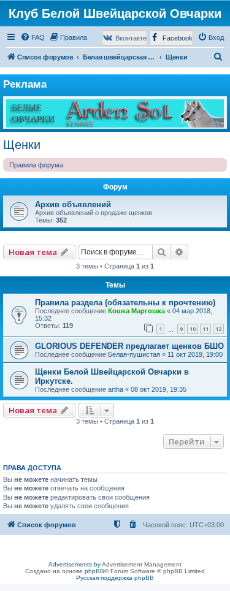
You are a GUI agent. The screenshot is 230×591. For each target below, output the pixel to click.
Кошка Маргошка (136, 311)
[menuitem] (32, 37)
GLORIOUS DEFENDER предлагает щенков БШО (129, 346)
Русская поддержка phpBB (115, 577)
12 (218, 329)
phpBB (94, 571)
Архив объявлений (73, 204)
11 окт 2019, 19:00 (195, 354)
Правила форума (36, 165)
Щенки (21, 144)
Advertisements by (74, 564)
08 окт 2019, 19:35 (158, 389)
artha (115, 389)
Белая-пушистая (134, 354)
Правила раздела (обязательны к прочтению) (125, 302)
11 (205, 329)
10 (193, 329)
